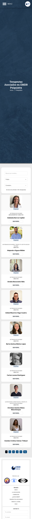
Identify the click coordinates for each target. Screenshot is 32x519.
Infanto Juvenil (16, 501)
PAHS (16, 504)
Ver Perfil (16, 221)
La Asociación (16, 492)
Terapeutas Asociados (16, 499)
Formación (16, 494)
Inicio (11, 90)
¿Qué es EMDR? (16, 497)
